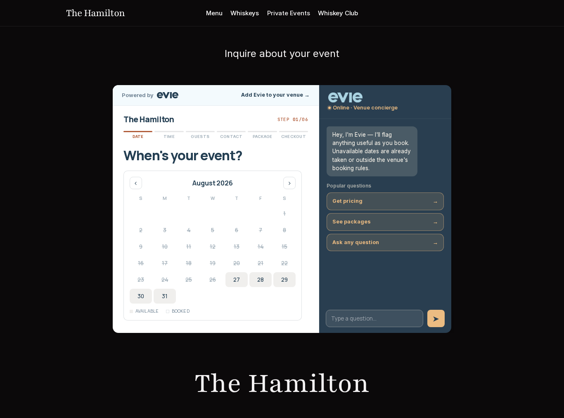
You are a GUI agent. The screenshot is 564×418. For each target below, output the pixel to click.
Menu (214, 13)
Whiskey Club (338, 13)
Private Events (288, 13)
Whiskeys (244, 13)
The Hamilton (95, 13)
